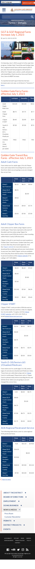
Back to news (6, 479)
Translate (17, 4)
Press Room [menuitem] (8, 513)
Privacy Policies (20, 540)
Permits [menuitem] (7, 521)
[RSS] (27, 549)
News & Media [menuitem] (10, 510)
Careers (28, 538)
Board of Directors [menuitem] (13, 497)
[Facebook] (8, 549)
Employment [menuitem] (10, 501)
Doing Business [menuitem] (11, 505)
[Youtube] (13, 549)
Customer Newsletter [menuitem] (12, 517)
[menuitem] (25, 493)
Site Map (16, 538)
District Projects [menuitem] (12, 525)
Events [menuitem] (7, 529)
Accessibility (8, 538)
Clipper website (8, 247)
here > (3, 85)
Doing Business (8, 540)
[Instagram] (23, 549)
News (22, 538)
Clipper (29, 373)
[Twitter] (18, 549)
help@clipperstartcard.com (13, 316)
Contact (17, 542)
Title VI (29, 540)
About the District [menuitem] (13, 493)
